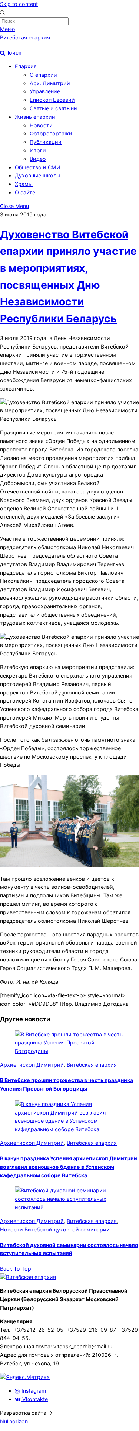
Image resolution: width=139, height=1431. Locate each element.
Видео (38, 159)
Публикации (46, 142)
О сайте (25, 192)
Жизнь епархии (35, 117)
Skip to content (19, 4)
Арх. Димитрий (50, 83)
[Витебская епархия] (28, 1277)
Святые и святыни (53, 108)
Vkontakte (34, 1399)
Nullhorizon (14, 1421)
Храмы (24, 184)
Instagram (33, 1390)
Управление (45, 91)
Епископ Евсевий (52, 100)
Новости (41, 125)
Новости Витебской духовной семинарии (55, 1229)
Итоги (38, 150)
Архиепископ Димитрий (32, 1064)
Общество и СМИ (37, 167)
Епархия (26, 66)
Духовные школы (37, 175)
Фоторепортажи (51, 133)
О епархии (43, 75)
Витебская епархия (92, 1064)
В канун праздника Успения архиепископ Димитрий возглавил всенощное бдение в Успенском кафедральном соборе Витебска (68, 1166)
